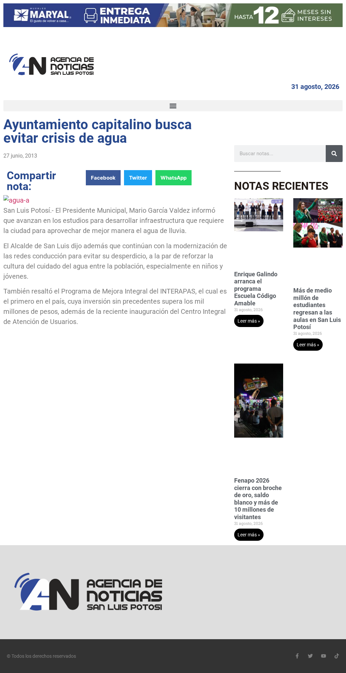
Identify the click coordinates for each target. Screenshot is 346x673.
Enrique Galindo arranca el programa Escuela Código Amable (255, 289)
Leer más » (249, 321)
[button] (173, 105)
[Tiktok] (336, 655)
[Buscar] (334, 153)
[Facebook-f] (297, 655)
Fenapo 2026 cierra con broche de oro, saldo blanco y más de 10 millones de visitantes (258, 498)
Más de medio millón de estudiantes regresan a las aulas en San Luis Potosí (317, 308)
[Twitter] (310, 655)
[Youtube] (323, 655)
